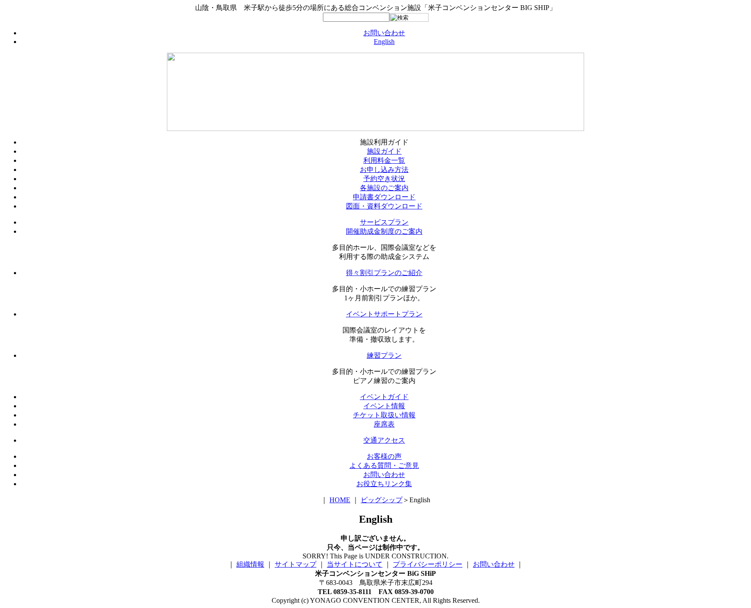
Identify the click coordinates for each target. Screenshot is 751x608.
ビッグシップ (381, 500)
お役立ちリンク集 (384, 483)
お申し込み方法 (384, 169)
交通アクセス (384, 440)
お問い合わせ (384, 33)
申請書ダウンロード (384, 197)
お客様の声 (384, 456)
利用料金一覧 (384, 160)
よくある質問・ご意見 (384, 465)
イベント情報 (384, 406)
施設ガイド (384, 151)
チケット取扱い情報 (384, 415)
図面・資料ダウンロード (384, 206)
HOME (339, 500)
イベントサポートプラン (384, 314)
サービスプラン (384, 222)
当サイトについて (354, 564)
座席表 (384, 424)
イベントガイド (384, 396)
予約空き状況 (384, 178)
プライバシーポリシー (427, 564)
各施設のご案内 (384, 187)
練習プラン (384, 355)
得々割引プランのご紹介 (384, 272)
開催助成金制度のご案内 (384, 231)
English (384, 41)
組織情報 (250, 564)
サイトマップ (295, 564)
